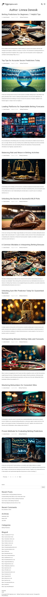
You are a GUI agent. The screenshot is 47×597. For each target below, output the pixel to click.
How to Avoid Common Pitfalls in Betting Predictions (13, 498)
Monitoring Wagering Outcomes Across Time (11, 502)
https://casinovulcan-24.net (7, 536)
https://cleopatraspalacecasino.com (9, 547)
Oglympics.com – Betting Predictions (17, 594)
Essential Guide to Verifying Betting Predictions (12, 494)
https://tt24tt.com (5, 551)
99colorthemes (5, 595)
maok (3, 592)
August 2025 (4, 518)
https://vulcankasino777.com (8, 534)
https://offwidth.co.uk (6, 570)
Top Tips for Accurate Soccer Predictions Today (21, 60)
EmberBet (4, 590)
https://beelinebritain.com (7, 553)
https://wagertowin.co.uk (7, 545)
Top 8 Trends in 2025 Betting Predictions (10, 500)
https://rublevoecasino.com (7, 541)
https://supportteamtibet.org (8, 561)
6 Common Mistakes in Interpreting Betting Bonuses (23, 245)
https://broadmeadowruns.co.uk (8, 559)
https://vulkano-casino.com (7, 543)
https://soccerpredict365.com (8, 582)
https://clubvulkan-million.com (8, 538)
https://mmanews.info (6, 574)
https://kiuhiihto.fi (5, 584)
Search (3, 484)
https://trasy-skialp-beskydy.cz (8, 555)
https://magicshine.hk (6, 576)
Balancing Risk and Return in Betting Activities (20, 152)
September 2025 (5, 516)
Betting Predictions (24, 17)
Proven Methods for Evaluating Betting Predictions (22, 431)
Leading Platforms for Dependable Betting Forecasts (23, 106)
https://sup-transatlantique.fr (8, 586)
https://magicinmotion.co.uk (7, 563)
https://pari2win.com (6, 580)
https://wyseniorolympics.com (8, 549)
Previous (5, 476)
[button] (42, 4)
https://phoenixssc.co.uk (7, 578)
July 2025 (4, 520)
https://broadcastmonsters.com (8, 572)
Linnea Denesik (6, 17)
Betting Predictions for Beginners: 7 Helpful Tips (21, 14)
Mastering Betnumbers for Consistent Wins (19, 385)
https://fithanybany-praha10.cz (8, 565)
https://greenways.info (6, 567)
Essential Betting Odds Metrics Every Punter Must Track (13, 496)
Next (20, 476)
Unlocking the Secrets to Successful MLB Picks (21, 199)
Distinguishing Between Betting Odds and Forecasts (23, 339)
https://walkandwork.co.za (7, 557)
